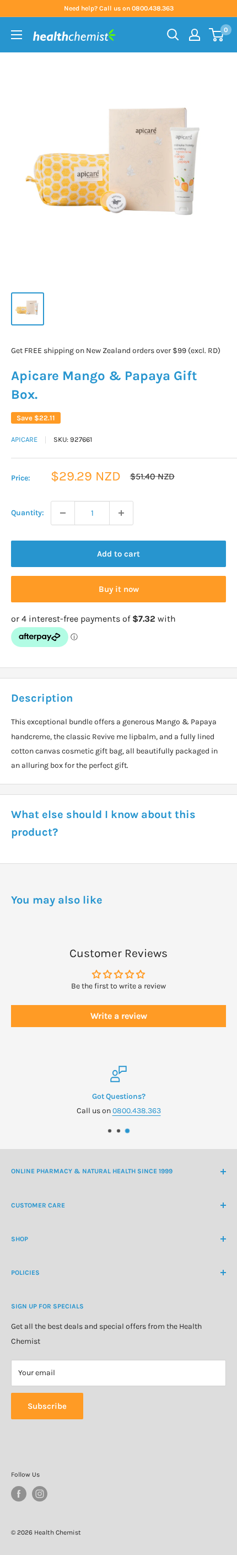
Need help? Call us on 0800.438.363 (119, 8)
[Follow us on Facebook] (18, 1493)
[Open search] (173, 35)
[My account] (194, 35)
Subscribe (47, 1406)
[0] (217, 34)
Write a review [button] (118, 1016)
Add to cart (118, 554)
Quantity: (27, 512)
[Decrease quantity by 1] (62, 513)
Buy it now (119, 589)
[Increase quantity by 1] (121, 513)
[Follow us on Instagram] (39, 1493)
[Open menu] (16, 34)
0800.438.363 (136, 1110)
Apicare (24, 439)
